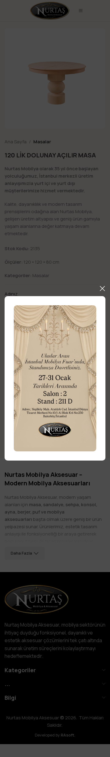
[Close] (102, 288)
